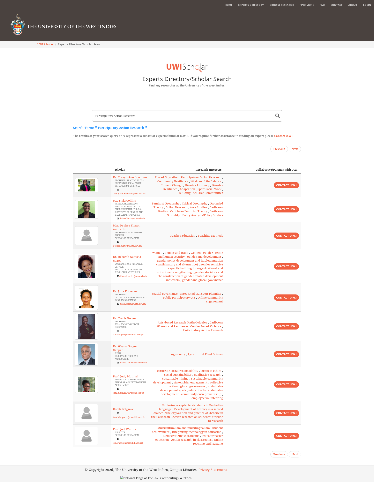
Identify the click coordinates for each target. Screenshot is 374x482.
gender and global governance (202, 280)
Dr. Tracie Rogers (125, 318)
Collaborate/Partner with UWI (276, 169)
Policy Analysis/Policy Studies (202, 215)
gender (208, 253)
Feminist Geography (165, 203)
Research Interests (208, 169)
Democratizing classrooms (181, 436)
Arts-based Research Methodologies (182, 322)
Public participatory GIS (179, 297)
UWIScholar (45, 44)
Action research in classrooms (191, 439)
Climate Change (171, 185)
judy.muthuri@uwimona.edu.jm (128, 393)
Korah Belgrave (123, 409)
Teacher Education (182, 235)
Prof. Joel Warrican (125, 429)
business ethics (211, 371)
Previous (279, 149)
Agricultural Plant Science (205, 354)
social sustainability (177, 374)
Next (295, 149)
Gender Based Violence (205, 326)
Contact (336, 5)
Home (228, 5)
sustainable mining (175, 378)
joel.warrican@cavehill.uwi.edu (128, 443)
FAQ (322, 5)
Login (367, 5)
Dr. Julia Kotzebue (125, 291)
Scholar (120, 169)
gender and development (204, 256)
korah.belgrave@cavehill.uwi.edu (129, 417)
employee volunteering (207, 398)
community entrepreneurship (201, 394)
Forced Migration (166, 177)
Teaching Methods (210, 235)
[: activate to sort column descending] (92, 170)
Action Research (176, 207)
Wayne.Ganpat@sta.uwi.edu (133, 362)
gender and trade (176, 253)
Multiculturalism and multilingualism (183, 428)
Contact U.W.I (284, 136)
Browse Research (282, 5)
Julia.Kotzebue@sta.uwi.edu (132, 304)
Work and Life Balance (206, 181)
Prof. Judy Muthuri (125, 376)
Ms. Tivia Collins (124, 200)
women (157, 253)
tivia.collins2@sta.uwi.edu (132, 218)
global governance (192, 386)
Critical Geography (194, 203)
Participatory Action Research (201, 177)
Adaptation (187, 189)
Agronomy (178, 354)
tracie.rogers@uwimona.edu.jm (128, 334)
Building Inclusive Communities (201, 193)
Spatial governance (165, 293)
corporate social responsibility (177, 371)
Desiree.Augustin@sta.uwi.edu (127, 246)
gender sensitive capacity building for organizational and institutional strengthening (188, 268)
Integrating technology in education (196, 432)
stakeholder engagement (190, 382)
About (352, 5)
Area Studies (198, 207)
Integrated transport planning (200, 293)
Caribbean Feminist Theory (188, 211)
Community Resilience (172, 181)
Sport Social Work (209, 189)
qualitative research (207, 374)
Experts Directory (251, 5)
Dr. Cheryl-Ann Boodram (130, 177)
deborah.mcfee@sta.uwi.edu (133, 276)
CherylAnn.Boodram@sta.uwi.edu (129, 193)
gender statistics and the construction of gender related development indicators (190, 276)
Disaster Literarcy (197, 185)
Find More (307, 5)
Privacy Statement (212, 470)
